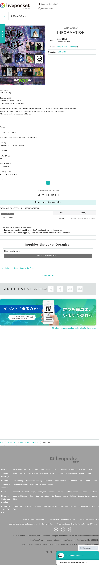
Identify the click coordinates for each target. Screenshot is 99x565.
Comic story (33, 473)
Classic (72, 469)
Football (25, 492)
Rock (31, 469)
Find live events (47, 9)
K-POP (64, 469)
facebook (60, 289)
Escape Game (84, 496)
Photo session (60, 481)
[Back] (4, 16)
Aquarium (45, 496)
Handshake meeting (34, 481)
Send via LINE (70, 289)
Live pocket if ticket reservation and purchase (15, 6)
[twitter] (57, 529)
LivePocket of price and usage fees (23, 524)
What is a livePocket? (49, 4)
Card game (56, 496)
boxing (60, 492)
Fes (42, 469)
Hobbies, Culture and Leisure (5, 499)
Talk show (73, 481)
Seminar (73, 506)
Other (90, 469)
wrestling (51, 492)
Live (80, 481)
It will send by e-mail (79, 289)
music (4, 469)
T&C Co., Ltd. (61, 52)
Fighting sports (72, 492)
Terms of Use (47, 524)
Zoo (37, 496)
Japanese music (19, 469)
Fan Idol (5, 481)
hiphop (49, 469)
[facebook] (64, 529)
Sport (3, 492)
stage (15, 473)
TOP (1, 442)
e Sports (83, 492)
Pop (36, 469)
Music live (6, 268)
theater (23, 473)
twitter (50, 289)
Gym (31, 496)
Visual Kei (81, 469)
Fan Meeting (18, 481)
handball (93, 492)
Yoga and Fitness (20, 496)
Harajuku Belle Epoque (65, 47)
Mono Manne (71, 473)
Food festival (85, 506)
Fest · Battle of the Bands (24, 268)
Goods (87, 481)
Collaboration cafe (20, 485)
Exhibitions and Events (5, 509)
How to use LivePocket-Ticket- (62, 519)
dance (81, 473)
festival (38, 506)
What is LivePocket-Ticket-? (34, 519)
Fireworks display (50, 506)
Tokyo (75, 47)
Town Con (64, 506)
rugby (33, 492)
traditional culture (47, 473)
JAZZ (56, 469)
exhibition (48, 481)
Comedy (60, 473)
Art (93, 506)
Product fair (17, 506)
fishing (73, 496)
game (65, 496)
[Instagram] (71, 529)
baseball (16, 492)
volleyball (42, 492)
